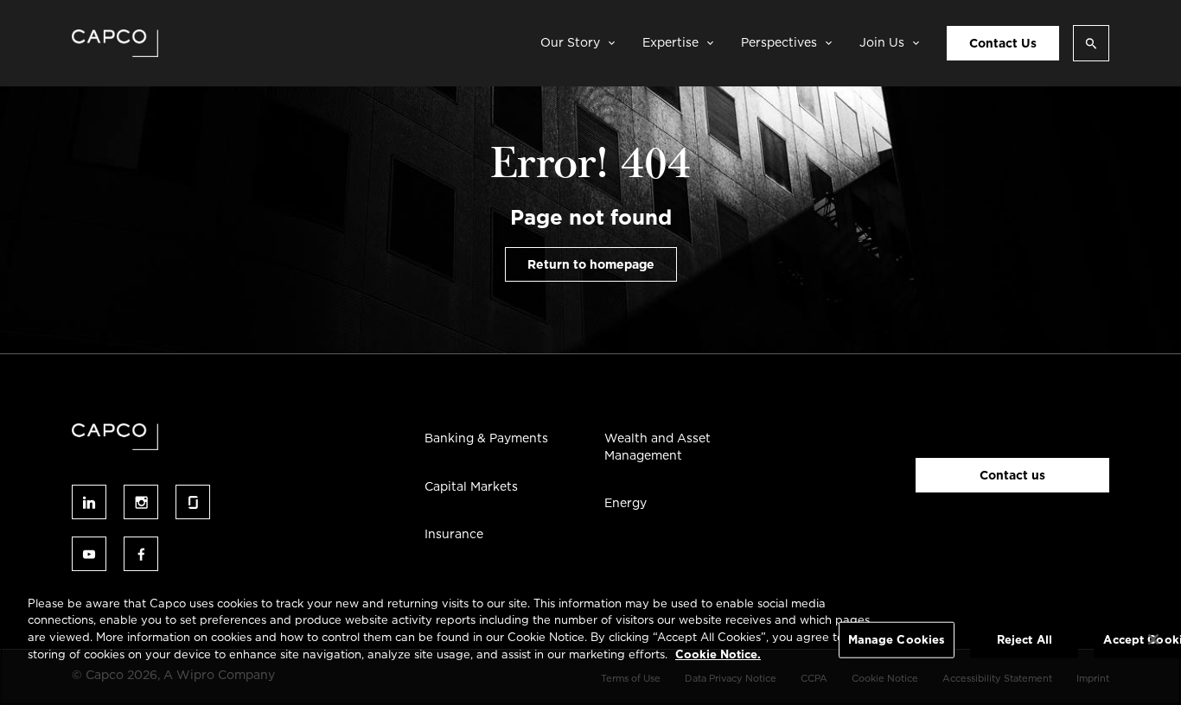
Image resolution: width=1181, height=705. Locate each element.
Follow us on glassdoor (192, 502)
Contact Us (1003, 43)
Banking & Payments (486, 438)
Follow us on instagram (140, 502)
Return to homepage (590, 264)
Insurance (454, 534)
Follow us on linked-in (89, 502)
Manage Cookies (897, 639)
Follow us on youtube (89, 554)
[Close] (1153, 639)
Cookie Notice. (718, 653)
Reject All (1024, 639)
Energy (625, 503)
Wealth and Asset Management (657, 446)
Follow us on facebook (140, 554)
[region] (590, 641)
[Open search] (1091, 43)
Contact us (1012, 475)
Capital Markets (471, 486)
